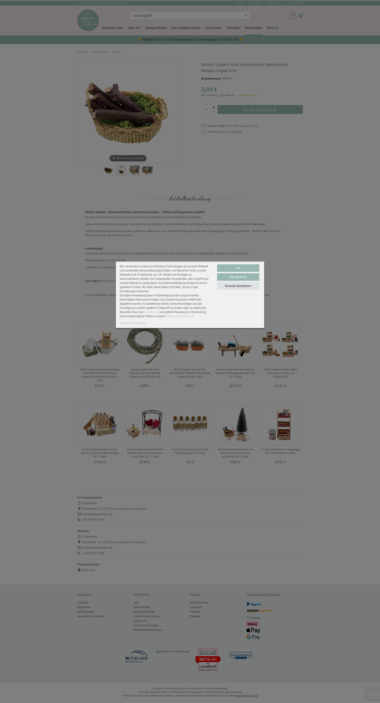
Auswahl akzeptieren (238, 285)
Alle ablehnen (238, 277)
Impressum (151, 312)
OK (238, 268)
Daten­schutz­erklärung (179, 316)
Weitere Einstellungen (133, 323)
